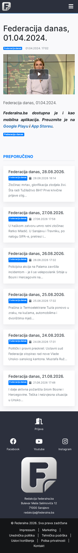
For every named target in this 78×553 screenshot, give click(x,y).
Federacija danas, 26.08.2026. (36, 253)
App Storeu (41, 126)
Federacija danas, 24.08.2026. (36, 335)
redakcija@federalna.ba (39, 512)
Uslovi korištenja (23, 540)
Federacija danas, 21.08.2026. (36, 376)
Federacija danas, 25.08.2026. (36, 294)
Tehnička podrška (55, 535)
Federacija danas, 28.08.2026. (36, 171)
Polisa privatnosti (53, 540)
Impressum (28, 530)
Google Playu (15, 126)
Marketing (49, 530)
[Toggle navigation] (71, 6)
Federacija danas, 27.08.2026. (36, 212)
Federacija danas (12, 48)
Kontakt (39, 546)
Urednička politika (22, 535)
